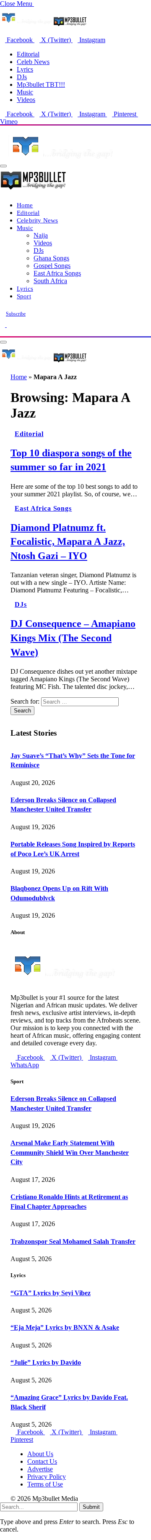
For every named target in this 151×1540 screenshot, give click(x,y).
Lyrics (25, 69)
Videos (26, 99)
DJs (22, 76)
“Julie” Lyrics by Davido (45, 1362)
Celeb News (33, 61)
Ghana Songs (51, 258)
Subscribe (16, 314)
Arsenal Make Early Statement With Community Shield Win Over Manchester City (69, 1152)
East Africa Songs (57, 273)
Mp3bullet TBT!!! (41, 84)
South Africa (50, 280)
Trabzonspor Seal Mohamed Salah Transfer (72, 1241)
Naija (41, 235)
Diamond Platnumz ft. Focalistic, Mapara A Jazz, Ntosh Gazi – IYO (67, 541)
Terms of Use (45, 1484)
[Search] (2, 332)
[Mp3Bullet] (43, 361)
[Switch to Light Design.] (9, 324)
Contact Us (42, 1461)
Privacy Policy (46, 1476)
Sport (24, 296)
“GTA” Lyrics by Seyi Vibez (50, 1292)
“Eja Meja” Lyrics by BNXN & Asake (64, 1327)
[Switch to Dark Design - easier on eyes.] (3, 324)
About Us (40, 1453)
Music (25, 92)
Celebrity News (37, 220)
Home (25, 205)
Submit (91, 1507)
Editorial (28, 54)
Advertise (40, 1469)
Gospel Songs (52, 265)
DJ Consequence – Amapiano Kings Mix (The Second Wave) (72, 637)
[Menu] (3, 166)
